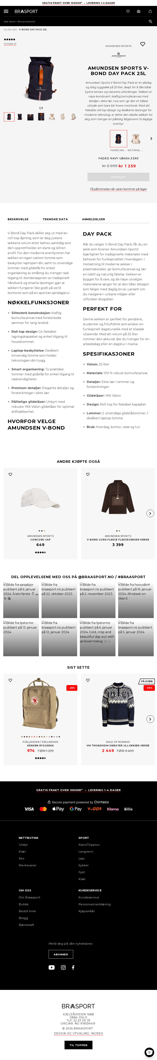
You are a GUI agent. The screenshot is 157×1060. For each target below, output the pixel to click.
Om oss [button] (25, 890)
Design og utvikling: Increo (78, 1033)
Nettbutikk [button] (28, 838)
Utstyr (23, 844)
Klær (22, 851)
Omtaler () (10, 43)
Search (150, 21)
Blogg (23, 918)
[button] (21, 600)
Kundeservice (88, 897)
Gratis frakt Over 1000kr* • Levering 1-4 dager (78, 3)
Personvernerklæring (94, 904)
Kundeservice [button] (89, 890)
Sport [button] (83, 838)
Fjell (81, 872)
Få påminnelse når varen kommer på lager (118, 189)
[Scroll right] (151, 138)
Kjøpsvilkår (86, 911)
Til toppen (78, 1045)
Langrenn (85, 851)
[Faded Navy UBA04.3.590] (118, 138)
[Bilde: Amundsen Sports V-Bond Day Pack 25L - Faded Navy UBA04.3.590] (41, 77)
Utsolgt (118, 177)
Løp (81, 858)
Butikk (24, 904)
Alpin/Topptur (89, 844)
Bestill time (28, 911)
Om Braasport (29, 897)
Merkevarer (28, 865)
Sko (21, 858)
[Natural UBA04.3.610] (135, 138)
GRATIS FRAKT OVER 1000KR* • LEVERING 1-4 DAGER (78, 790)
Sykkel (83, 865)
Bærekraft (26, 925)
